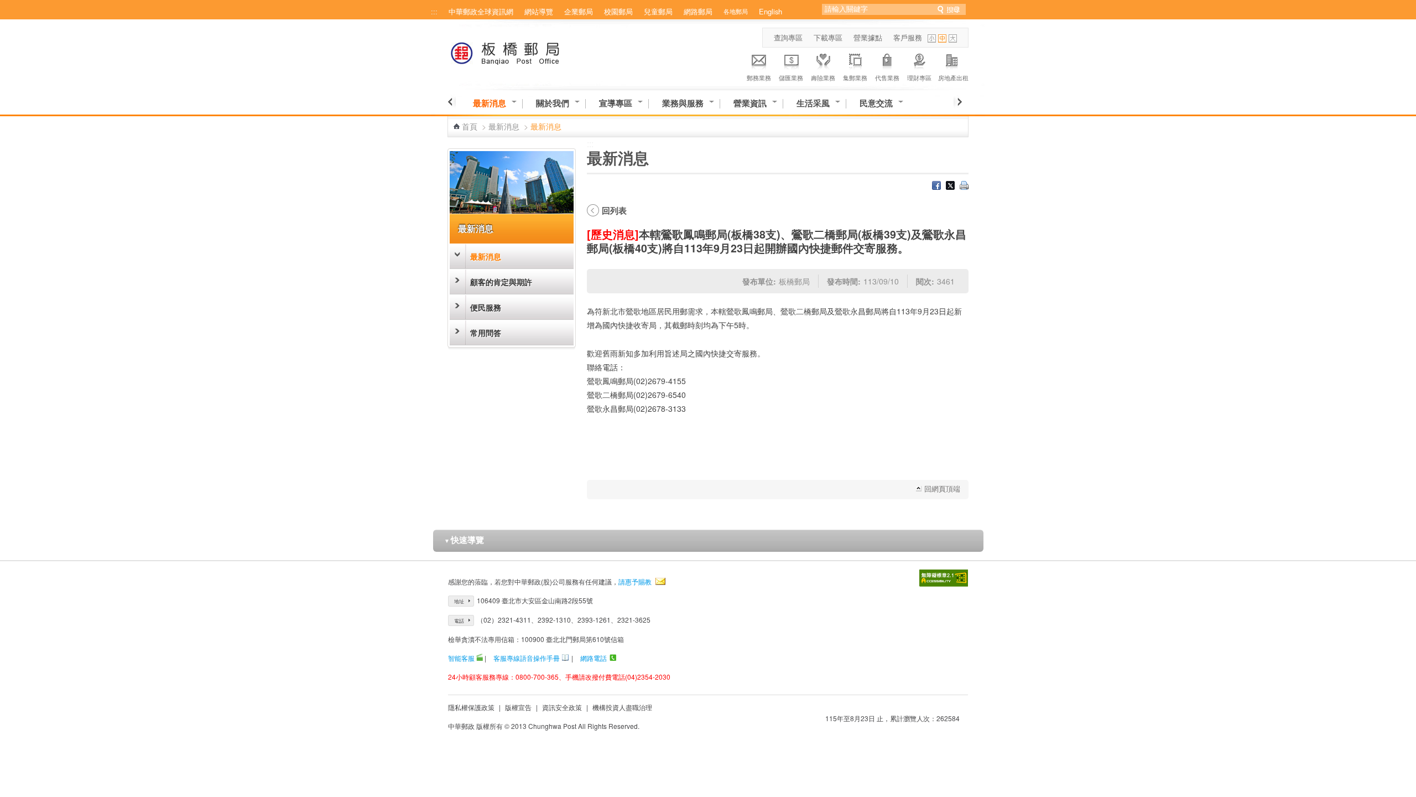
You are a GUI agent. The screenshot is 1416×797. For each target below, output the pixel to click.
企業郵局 (578, 11)
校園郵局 (618, 11)
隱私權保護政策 (471, 707)
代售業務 (887, 77)
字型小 (932, 38)
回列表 (614, 210)
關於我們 (552, 103)
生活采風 (813, 103)
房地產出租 (953, 77)
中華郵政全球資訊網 (481, 11)
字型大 (953, 38)
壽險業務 (823, 77)
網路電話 (593, 658)
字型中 (942, 38)
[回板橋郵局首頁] (525, 51)
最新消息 (489, 103)
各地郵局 (735, 11)
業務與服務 (683, 103)
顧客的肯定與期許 (501, 281)
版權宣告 (518, 707)
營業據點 (867, 37)
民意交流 (876, 103)
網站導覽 (538, 11)
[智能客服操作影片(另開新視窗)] (479, 658)
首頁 (469, 126)
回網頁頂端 (942, 488)
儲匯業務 (791, 77)
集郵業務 (855, 77)
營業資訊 (750, 103)
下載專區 (828, 37)
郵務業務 (759, 77)
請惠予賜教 (635, 581)
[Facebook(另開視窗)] (936, 186)
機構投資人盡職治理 (622, 707)
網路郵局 (698, 11)
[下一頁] (958, 101)
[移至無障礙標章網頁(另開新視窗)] (943, 578)
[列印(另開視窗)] (964, 186)
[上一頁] (451, 101)
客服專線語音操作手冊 (526, 658)
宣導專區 (615, 103)
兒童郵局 (658, 11)
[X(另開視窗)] (950, 186)
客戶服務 (907, 37)
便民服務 (485, 307)
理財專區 (919, 77)
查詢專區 (788, 37)
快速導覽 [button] (464, 540)
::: (434, 11)
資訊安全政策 (562, 707)
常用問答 (485, 332)
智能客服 (461, 658)
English (770, 11)
